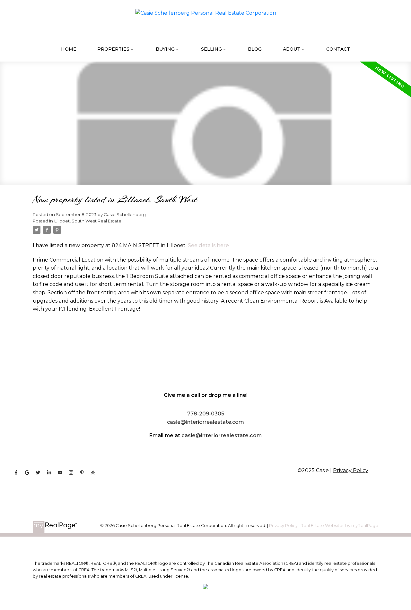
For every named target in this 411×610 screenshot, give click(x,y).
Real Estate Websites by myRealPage (339, 525)
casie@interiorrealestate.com (221, 435)
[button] (16, 472)
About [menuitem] (291, 49)
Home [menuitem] (68, 49)
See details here (208, 245)
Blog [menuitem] (255, 49)
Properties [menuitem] (113, 49)
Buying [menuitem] (165, 49)
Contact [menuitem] (338, 49)
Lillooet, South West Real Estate (87, 220)
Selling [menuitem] (211, 49)
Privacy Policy (350, 470)
